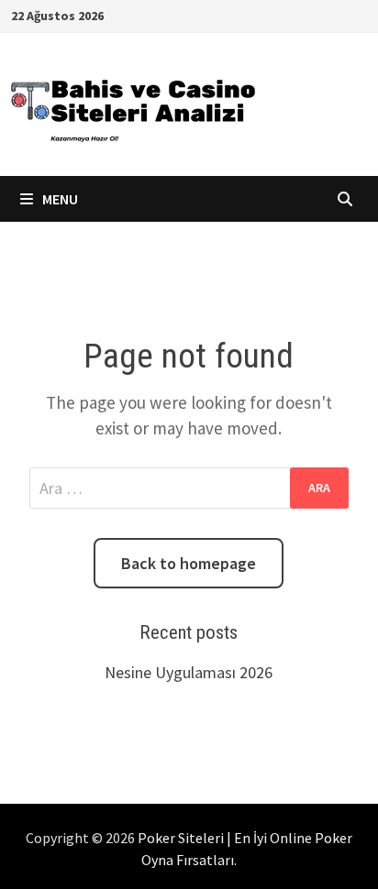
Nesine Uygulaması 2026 (188, 672)
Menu (58, 199)
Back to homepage (188, 563)
